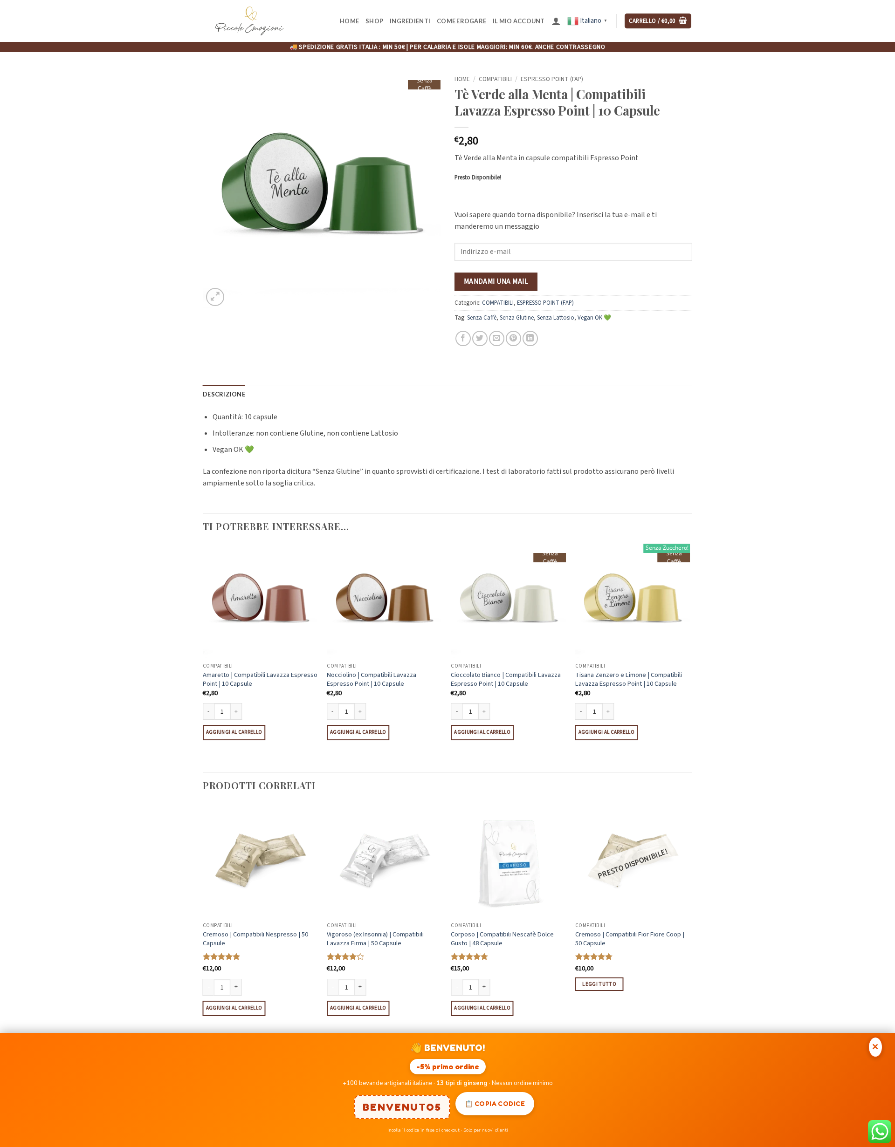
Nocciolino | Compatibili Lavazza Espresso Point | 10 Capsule (371, 679)
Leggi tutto (599, 984)
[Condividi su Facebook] (463, 338)
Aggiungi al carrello (234, 732)
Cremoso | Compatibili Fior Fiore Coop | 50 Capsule (629, 939)
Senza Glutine (517, 318)
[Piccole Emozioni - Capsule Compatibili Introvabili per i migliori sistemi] (249, 21)
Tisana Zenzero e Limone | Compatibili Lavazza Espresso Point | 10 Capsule (628, 679)
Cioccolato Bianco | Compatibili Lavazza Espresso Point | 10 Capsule (506, 679)
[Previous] (203, 657)
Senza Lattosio (555, 318)
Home (349, 21)
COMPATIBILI (495, 79)
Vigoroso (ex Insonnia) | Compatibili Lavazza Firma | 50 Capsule (375, 939)
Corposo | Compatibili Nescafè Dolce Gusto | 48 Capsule (502, 939)
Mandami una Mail (496, 281)
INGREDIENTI (410, 21)
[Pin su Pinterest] (513, 338)
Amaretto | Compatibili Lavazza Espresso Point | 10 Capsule (260, 679)
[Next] (689, 657)
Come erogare (461, 21)
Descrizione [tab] (224, 394)
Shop (374, 21)
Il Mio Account (519, 21)
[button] (556, 21)
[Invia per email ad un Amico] (496, 338)
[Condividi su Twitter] (480, 338)
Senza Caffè (481, 318)
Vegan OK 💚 (594, 318)
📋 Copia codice (495, 1103)
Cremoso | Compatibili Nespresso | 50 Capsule (255, 939)
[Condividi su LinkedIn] (530, 338)
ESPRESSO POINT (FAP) (552, 79)
